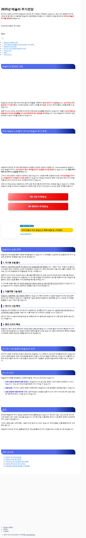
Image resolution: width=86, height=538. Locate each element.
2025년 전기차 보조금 (13, 457)
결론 (5, 52)
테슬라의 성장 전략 (10, 46)
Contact (6, 531)
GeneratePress (30, 535)
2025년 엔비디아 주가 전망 (15, 464)
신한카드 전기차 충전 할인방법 (16, 461)
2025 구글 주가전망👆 (38, 197)
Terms (5, 529)
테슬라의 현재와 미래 (11, 42)
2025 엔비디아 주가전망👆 (38, 206)
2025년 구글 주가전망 (13, 459)
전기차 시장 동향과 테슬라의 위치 (15, 48)
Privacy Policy (8, 527)
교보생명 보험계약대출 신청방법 (17, 466)
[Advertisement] (38, 85)
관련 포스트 (8, 54)
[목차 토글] (2, 39)
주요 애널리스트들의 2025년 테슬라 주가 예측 (19, 44)
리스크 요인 (8, 50)
